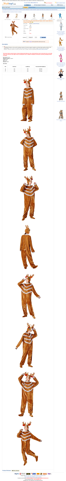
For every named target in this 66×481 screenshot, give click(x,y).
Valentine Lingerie (36, 9)
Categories (5, 11)
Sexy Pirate (42, 9)
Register (29, 2)
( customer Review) (35, 23)
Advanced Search (32, 7)
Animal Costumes (18, 11)
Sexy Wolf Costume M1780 (61, 101)
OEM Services (60, 4)
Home (27, 4)
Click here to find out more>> (42, 49)
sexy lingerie (4, 9)
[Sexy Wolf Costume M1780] (60, 100)
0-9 (44, 475)
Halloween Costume (29, 9)
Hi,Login (25, 2)
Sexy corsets (51, 9)
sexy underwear (10, 9)
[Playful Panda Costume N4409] (60, 77)
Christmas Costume (22, 9)
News (52, 4)
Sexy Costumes (15, 9)
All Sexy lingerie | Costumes (40, 4)
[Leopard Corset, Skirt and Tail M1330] (60, 118)
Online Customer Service (60, 2)
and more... (56, 9)
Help (37, 2)
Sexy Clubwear (46, 9)
